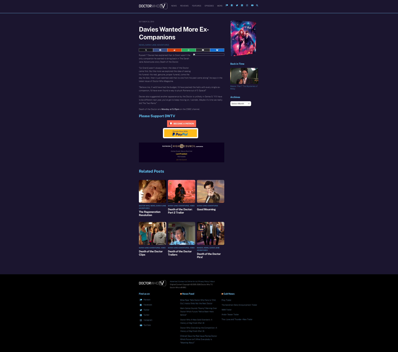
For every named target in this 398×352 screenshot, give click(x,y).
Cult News (229, 293)
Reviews (184, 6)
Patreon (146, 300)
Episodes (209, 6)
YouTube (147, 325)
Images (200, 248)
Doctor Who (144, 206)
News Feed (188, 293)
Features (196, 6)
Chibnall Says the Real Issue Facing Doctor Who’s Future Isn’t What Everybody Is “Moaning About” (198, 339)
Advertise (173, 281)
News (174, 6)
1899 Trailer (227, 310)
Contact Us (182, 281)
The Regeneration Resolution (149, 213)
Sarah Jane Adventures (157, 45)
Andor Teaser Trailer (230, 314)
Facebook (147, 305)
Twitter (146, 310)
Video (192, 206)
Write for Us (192, 281)
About (212, 281)
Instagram (147, 320)
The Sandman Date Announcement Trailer (239, 305)
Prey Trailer (226, 300)
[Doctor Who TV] (153, 8)
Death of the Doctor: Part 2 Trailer (180, 211)
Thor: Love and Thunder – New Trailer (237, 319)
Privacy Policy (203, 281)
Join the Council (181, 159)
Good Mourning (206, 209)
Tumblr (146, 315)
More (220, 6)
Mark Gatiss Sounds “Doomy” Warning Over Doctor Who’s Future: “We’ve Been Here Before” (198, 311)
